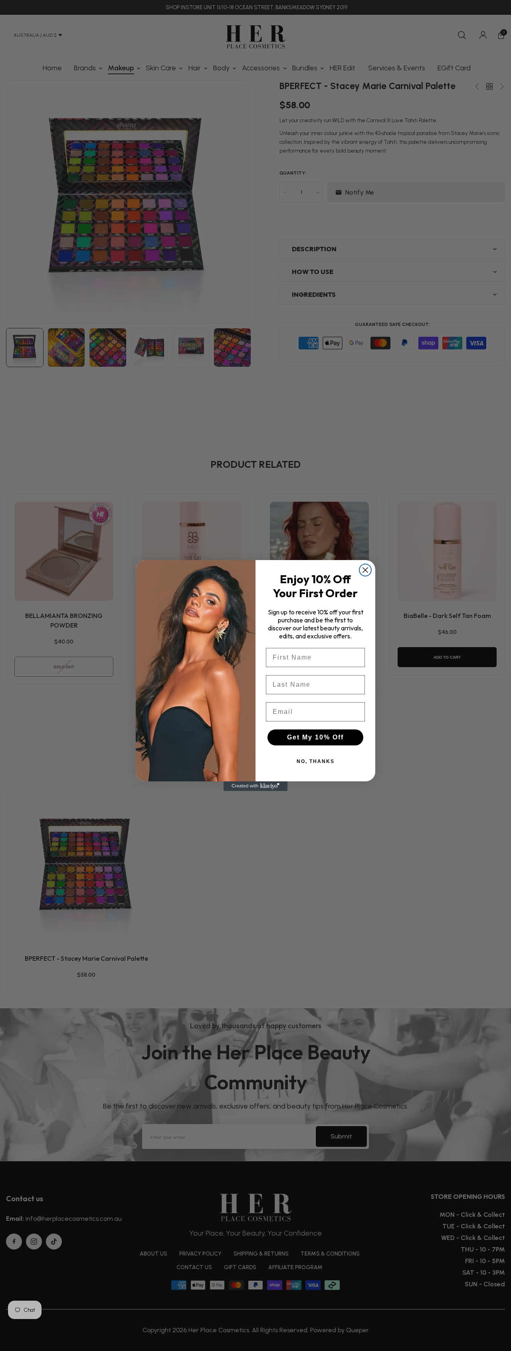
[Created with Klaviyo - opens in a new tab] (255, 786)
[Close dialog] (365, 570)
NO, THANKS (316, 761)
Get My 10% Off (315, 737)
